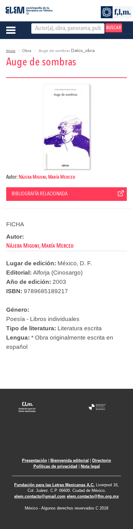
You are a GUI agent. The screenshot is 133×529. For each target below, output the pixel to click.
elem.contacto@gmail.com (40, 496)
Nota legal (90, 466)
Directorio (101, 460)
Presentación (34, 460)
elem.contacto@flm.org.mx (93, 496)
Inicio (10, 51)
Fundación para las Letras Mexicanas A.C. (54, 485)
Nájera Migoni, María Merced (47, 177)
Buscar (113, 27)
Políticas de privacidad (55, 466)
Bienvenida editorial (69, 460)
